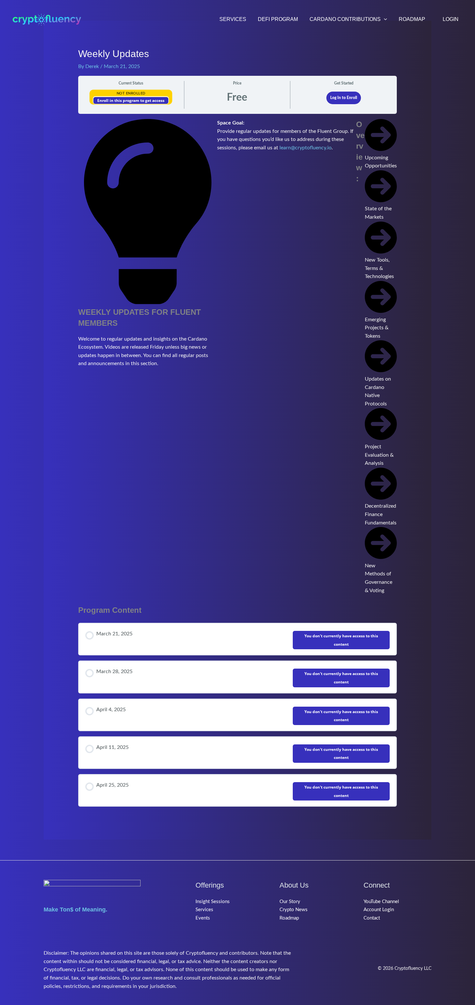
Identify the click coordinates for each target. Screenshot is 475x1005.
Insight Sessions (212, 901)
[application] (384, 19)
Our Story (290, 901)
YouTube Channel (381, 901)
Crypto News (294, 909)
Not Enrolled (131, 93)
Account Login (379, 909)
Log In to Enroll (343, 98)
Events (202, 918)
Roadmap (289, 918)
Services (204, 909)
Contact (372, 918)
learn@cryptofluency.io (306, 147)
